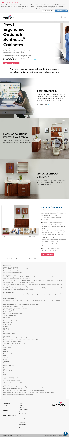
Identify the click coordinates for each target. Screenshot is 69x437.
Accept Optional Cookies (61, 10)
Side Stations (33, 22)
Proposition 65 (22, 422)
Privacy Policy (22, 418)
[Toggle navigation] (65, 17)
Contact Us (21, 407)
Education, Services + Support (9, 415)
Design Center (6, 405)
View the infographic (11, 63)
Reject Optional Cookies (48, 10)
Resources (5, 413)
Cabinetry (17, 22)
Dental (7, 22)
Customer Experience (23, 409)
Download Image (32, 236)
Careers (21, 405)
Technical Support (23, 424)
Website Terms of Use (23, 416)
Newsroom (21, 411)
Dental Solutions (6, 403)
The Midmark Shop (23, 413)
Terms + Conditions (23, 427)
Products (12, 22)
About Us (21, 403)
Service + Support (23, 420)
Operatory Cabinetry (24, 22)
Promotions (5, 410)
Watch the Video (42, 104)
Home (4, 22)
